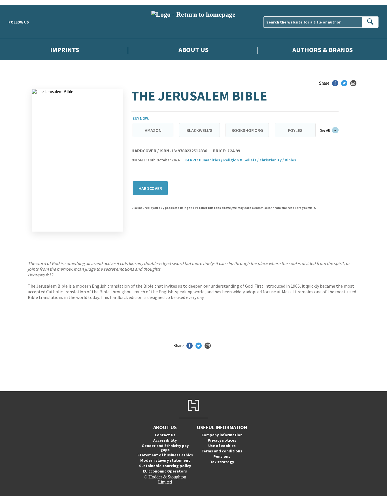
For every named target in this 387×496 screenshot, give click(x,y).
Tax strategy (222, 461)
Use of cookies (222, 445)
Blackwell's (199, 130)
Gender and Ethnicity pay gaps (165, 447)
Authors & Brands (322, 50)
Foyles (295, 130)
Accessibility (165, 440)
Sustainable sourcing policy (165, 465)
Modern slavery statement (165, 460)
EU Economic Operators (165, 471)
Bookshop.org (247, 130)
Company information (222, 434)
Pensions (221, 456)
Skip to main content (18, 2)
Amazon (153, 130)
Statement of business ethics (165, 454)
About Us (193, 50)
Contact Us (165, 434)
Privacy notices (222, 440)
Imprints (64, 50)
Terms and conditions (221, 451)
